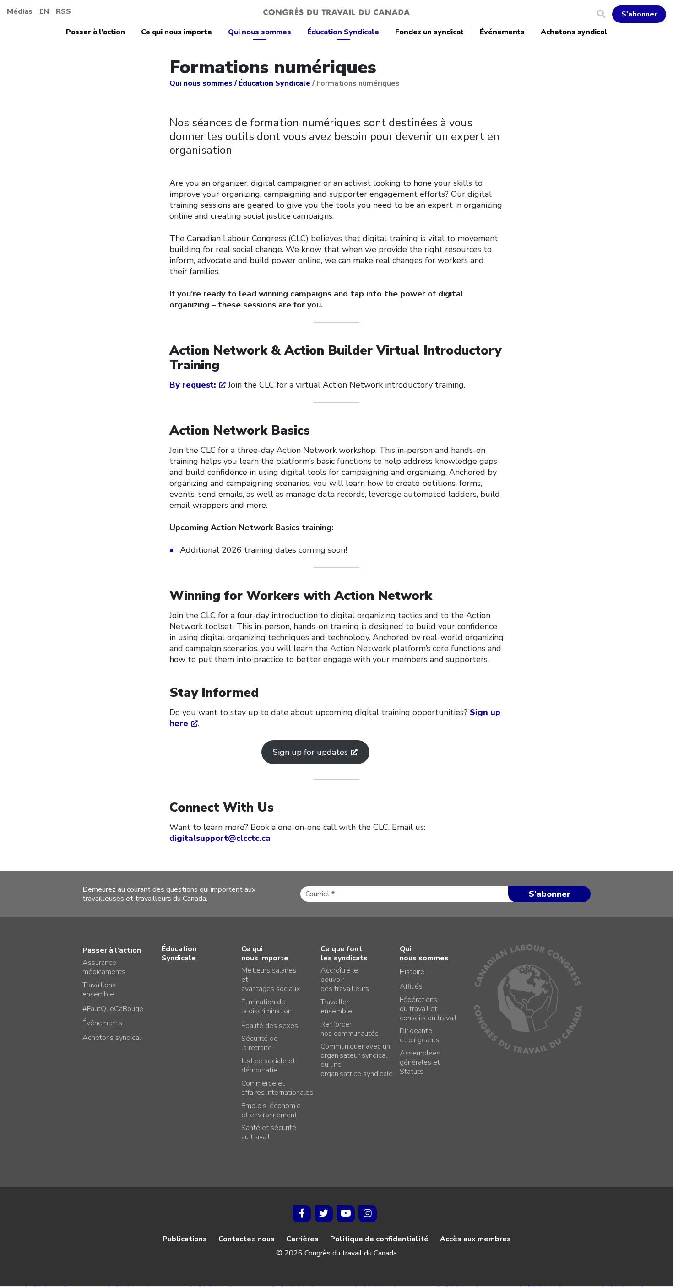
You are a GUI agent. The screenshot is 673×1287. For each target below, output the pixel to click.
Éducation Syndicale (343, 32)
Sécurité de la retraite (259, 1043)
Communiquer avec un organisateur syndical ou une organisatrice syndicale (356, 1060)
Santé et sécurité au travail (268, 1132)
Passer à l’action (95, 32)
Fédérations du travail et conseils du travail (428, 1009)
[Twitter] (324, 1213)
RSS (63, 11)
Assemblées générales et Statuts (420, 1062)
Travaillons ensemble (99, 989)
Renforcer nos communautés (349, 1029)
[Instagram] (367, 1213)
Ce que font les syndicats (344, 953)
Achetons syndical (574, 32)
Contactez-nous (246, 1239)
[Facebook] (302, 1213)
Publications (185, 1239)
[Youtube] (345, 1213)
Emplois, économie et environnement (271, 1110)
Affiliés (411, 986)
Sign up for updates (310, 752)
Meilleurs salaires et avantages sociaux (270, 979)
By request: (192, 384)
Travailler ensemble (336, 1006)
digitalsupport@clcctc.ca (220, 838)
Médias (20, 11)
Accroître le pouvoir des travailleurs (344, 979)
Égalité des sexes (269, 1025)
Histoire (412, 971)
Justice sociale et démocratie (268, 1065)
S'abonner (639, 14)
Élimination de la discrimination (266, 1006)
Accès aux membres (475, 1239)
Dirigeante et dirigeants (420, 1035)
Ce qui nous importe (176, 32)
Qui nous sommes (259, 32)
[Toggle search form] (604, 14)
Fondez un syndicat (429, 32)
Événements (502, 32)
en (44, 11)
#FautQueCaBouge (112, 1008)
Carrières (302, 1239)
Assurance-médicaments (103, 967)
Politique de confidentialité (379, 1239)
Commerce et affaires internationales (277, 1088)
